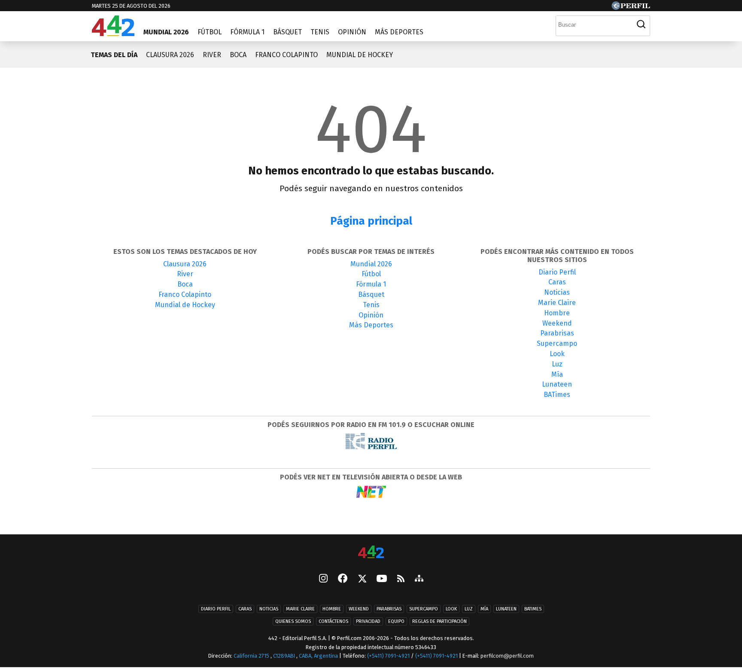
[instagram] (323, 579)
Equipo (396, 621)
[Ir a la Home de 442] (113, 34)
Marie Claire (557, 303)
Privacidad (368, 621)
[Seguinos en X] (362, 579)
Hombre (557, 313)
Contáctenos (333, 621)
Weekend (557, 323)
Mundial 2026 (166, 32)
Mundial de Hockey (359, 55)
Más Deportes (399, 32)
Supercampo (557, 343)
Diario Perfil (557, 272)
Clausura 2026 (170, 55)
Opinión (352, 32)
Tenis (319, 32)
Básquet (287, 32)
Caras (557, 282)
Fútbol (210, 32)
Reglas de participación (439, 621)
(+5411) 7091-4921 (388, 656)
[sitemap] (419, 579)
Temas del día (114, 55)
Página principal (371, 221)
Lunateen (557, 384)
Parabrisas (557, 333)
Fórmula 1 (247, 32)
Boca (238, 55)
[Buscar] (641, 24)
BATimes (557, 394)
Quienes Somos (293, 621)
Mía (557, 374)
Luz (557, 364)
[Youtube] (382, 579)
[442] (371, 553)
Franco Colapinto (286, 55)
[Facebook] (342, 579)
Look (557, 354)
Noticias (557, 292)
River (212, 55)
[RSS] (400, 579)
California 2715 (252, 656)
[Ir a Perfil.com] (630, 7)
